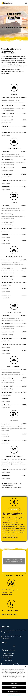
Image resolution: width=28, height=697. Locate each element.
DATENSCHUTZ (11, 695)
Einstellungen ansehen (14, 691)
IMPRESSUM (18, 695)
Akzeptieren (14, 683)
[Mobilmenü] (26, 3)
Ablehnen (14, 687)
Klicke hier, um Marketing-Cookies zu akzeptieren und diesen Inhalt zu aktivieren (14, 561)
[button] (25, 666)
